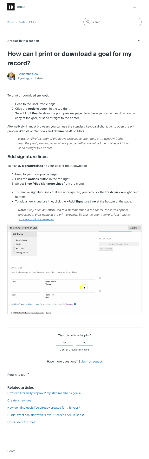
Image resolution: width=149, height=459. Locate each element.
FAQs (32, 22)
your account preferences (36, 219)
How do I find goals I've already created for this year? (43, 407)
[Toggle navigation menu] (135, 7)
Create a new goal (19, 400)
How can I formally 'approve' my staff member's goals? (44, 393)
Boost (10, 22)
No (84, 342)
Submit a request (90, 361)
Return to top (16, 374)
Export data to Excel (21, 422)
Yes (64, 342)
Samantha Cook (28, 74)
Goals (21, 22)
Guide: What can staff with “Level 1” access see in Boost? (46, 415)
